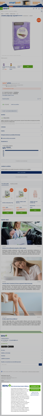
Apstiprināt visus (35, 386)
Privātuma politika (35, 393)
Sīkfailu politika (35, 392)
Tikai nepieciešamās (35, 389)
